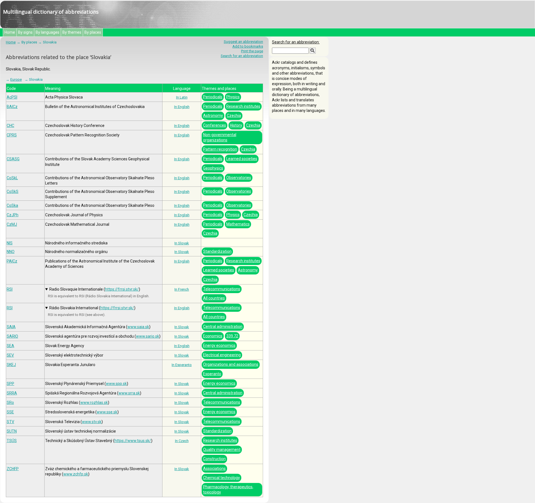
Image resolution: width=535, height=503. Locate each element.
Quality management (221, 449)
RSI (10, 289)
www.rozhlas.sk (94, 402)
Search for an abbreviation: (296, 42)
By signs (25, 32)
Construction (214, 459)
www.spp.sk (116, 383)
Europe (16, 79)
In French (181, 289)
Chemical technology (221, 477)
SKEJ (11, 364)
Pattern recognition (220, 149)
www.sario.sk (147, 336)
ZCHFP (13, 469)
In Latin (182, 97)
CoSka (12, 205)
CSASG (13, 159)
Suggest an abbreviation (243, 42)
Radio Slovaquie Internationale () (94, 289)
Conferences (214, 125)
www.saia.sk (138, 327)
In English (181, 107)
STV (10, 421)
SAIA (11, 327)
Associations (214, 468)
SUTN (12, 431)
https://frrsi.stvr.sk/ (122, 289)
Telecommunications (221, 289)
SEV (10, 355)
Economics (212, 336)
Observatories (238, 177)
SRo (10, 402)
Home (9, 32)
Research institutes (243, 106)
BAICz (12, 106)
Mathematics (238, 224)
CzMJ (12, 224)
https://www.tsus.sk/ (133, 440)
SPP (10, 383)
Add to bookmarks (247, 46)
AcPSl (12, 97)
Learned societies (241, 158)
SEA (10, 345)
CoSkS (12, 191)
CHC (10, 125)
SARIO (12, 336)
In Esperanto (182, 365)
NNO (10, 251)
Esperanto (212, 374)
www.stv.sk (91, 421)
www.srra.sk (129, 393)
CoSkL (12, 178)
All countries (214, 298)
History (236, 125)
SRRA (12, 393)
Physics (233, 97)
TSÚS (12, 440)
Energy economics (219, 345)
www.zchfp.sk (75, 474)
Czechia (234, 115)
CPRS (12, 135)
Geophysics (213, 168)
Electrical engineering (222, 355)
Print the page (252, 51)
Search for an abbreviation (242, 56)
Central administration (222, 326)
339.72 (232, 336)
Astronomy (213, 115)
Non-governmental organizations (219, 137)
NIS (10, 243)
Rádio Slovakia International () (92, 308)
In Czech (182, 441)
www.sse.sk (107, 412)
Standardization (217, 251)
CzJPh (12, 215)
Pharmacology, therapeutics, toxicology (228, 489)
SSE (10, 412)
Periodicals (212, 97)
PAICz (12, 261)
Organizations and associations (230, 364)
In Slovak (181, 243)
